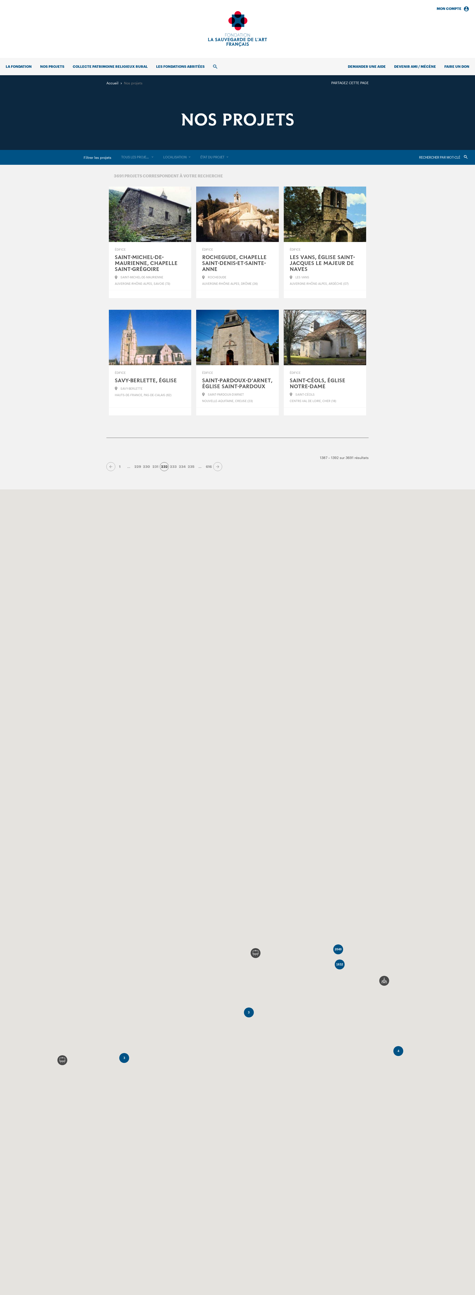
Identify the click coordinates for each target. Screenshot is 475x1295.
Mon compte (449, 8)
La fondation (19, 66)
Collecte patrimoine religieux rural (110, 66)
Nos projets (52, 66)
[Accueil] (237, 29)
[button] (384, 981)
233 (173, 466)
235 (191, 466)
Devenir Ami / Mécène (415, 66)
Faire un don (456, 66)
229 (137, 466)
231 (155, 466)
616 (209, 466)
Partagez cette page (350, 83)
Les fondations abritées (180, 66)
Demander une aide (367, 66)
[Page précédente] (110, 466)
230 (146, 466)
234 (182, 466)
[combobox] (137, 157)
